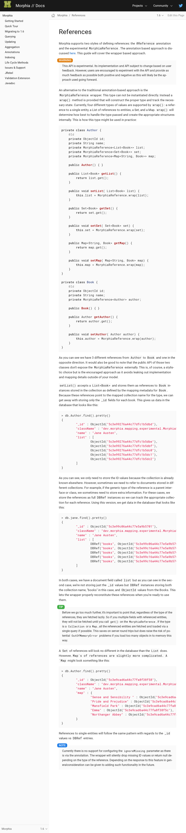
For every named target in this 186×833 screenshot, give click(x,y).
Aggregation (12, 47)
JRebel (9, 73)
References (78, 15)
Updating (10, 41)
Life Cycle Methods (16, 62)
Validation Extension (17, 78)
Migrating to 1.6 (14, 31)
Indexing (10, 57)
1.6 (158, 15)
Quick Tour (11, 26)
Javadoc (10, 83)
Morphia (23, 5)
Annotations (12, 52)
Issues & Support (15, 67)
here (73, 53)
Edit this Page (176, 15)
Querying (10, 36)
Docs (40, 5)
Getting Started (14, 21)
